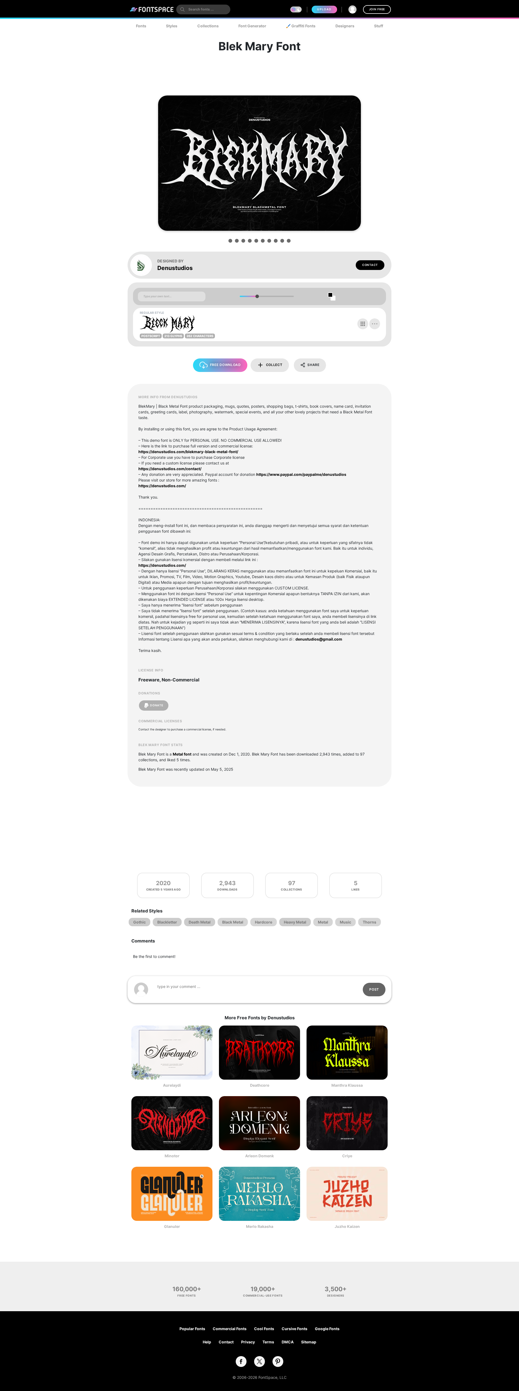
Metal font (182, 754)
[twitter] (259, 1361)
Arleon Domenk (259, 1155)
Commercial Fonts (230, 1328)
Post (374, 989)
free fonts (186, 1295)
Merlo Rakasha (259, 1226)
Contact (370, 265)
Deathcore (259, 1085)
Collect (274, 365)
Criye (347, 1155)
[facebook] (241, 1361)
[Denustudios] (143, 265)
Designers (344, 26)
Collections (208, 26)
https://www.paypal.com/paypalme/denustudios (301, 474)
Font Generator (252, 26)
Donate (156, 705)
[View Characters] (362, 323)
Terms (268, 1342)
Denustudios (175, 268)
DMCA (288, 1342)
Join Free (377, 9)
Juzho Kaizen (347, 1226)
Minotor (172, 1155)
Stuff (378, 26)
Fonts (141, 26)
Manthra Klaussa (347, 1085)
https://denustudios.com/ (162, 485)
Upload (324, 9)
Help (207, 1342)
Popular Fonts (192, 1328)
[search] (203, 9)
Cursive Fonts (294, 1328)
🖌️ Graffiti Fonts (300, 26)
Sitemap (308, 1342)
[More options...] (374, 323)
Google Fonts (327, 1328)
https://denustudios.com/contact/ (169, 468)
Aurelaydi (172, 1085)
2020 (163, 883)
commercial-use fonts (263, 1295)
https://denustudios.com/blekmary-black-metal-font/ (188, 451)
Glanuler (172, 1226)
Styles (171, 26)
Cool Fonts (264, 1328)
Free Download (225, 365)
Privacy (248, 1342)
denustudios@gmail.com (318, 639)
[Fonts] (152, 9)
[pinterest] (277, 1361)
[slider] (257, 296)
